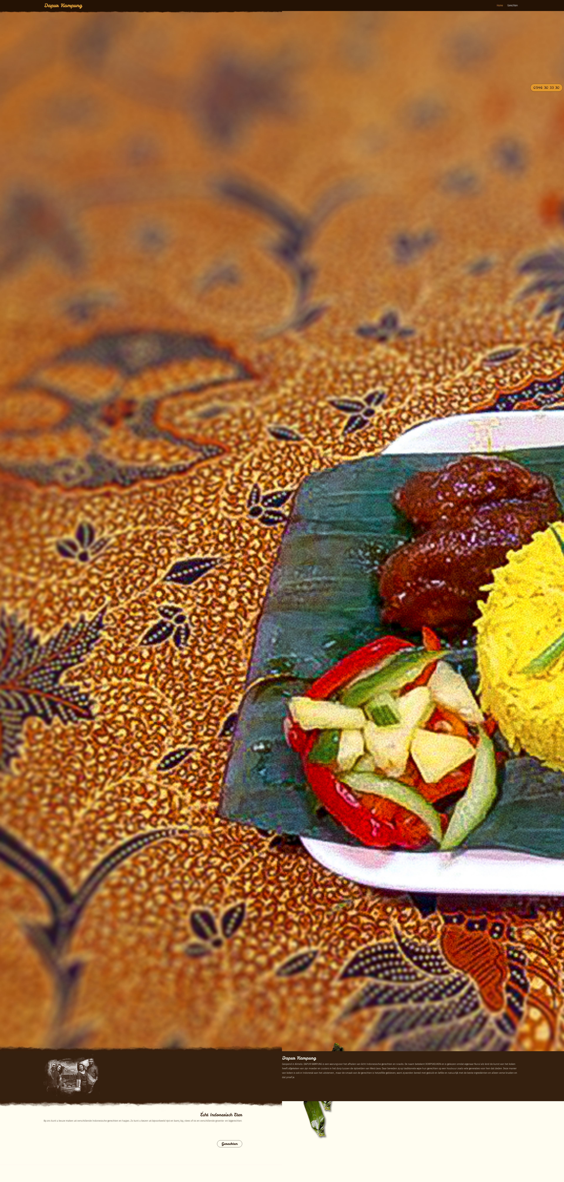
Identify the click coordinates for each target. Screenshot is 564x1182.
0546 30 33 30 (546, 87)
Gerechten (512, 5)
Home (500, 5)
